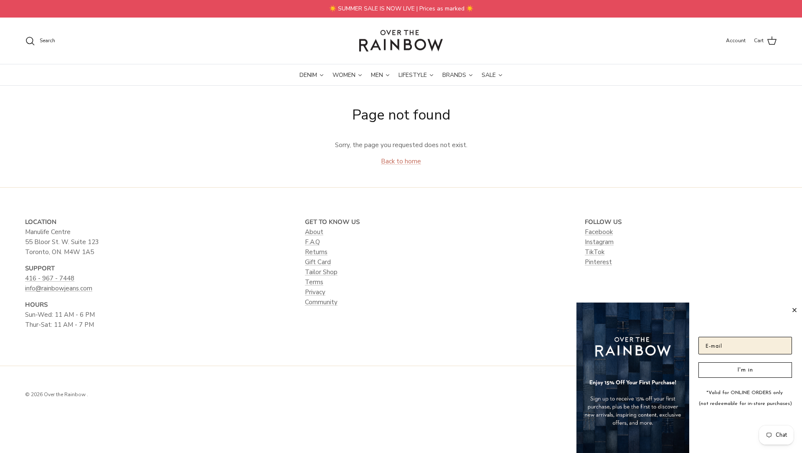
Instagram (599, 242)
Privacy (315, 292)
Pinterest (598, 262)
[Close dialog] (794, 310)
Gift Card (318, 262)
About (314, 232)
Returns (316, 252)
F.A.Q (312, 242)
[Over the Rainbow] (401, 41)
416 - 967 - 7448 (49, 278)
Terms (314, 282)
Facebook (599, 232)
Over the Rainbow (65, 394)
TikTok (594, 252)
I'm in (745, 370)
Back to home (401, 161)
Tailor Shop (321, 272)
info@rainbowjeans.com (58, 288)
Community (321, 302)
